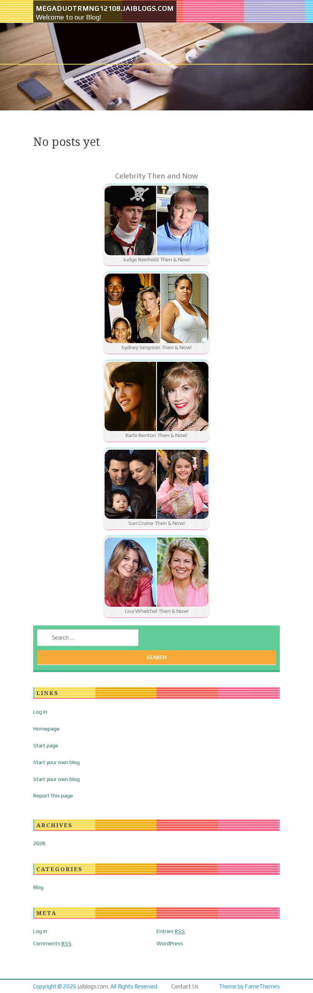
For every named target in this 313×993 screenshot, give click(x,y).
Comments (52, 943)
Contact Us (184, 986)
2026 (39, 843)
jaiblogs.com (93, 986)
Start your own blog (56, 762)
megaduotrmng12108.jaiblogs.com (105, 8)
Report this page (53, 795)
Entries (170, 931)
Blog (38, 887)
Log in (40, 712)
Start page (45, 745)
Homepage (46, 729)
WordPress (169, 943)
